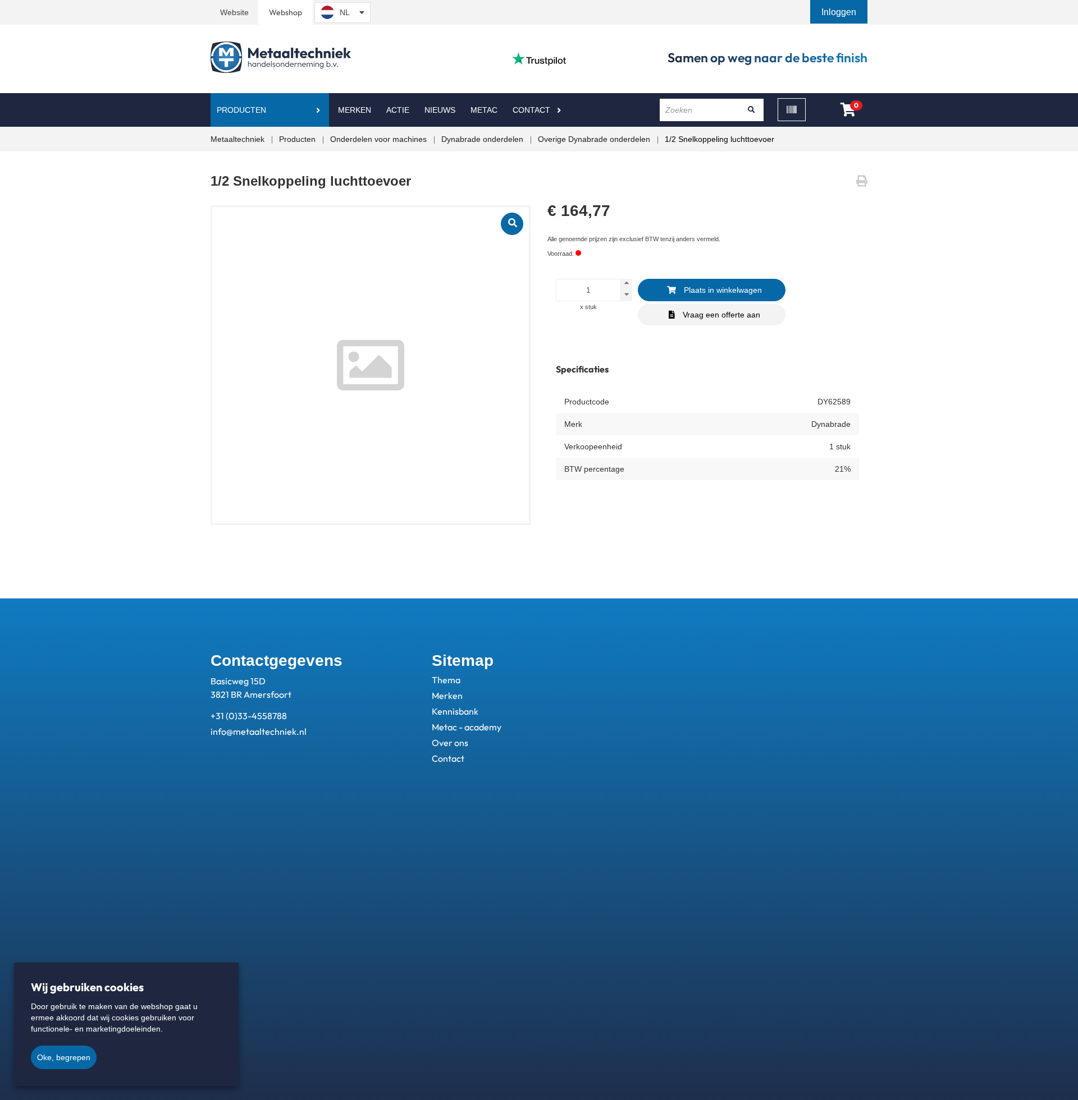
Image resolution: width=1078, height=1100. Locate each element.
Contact (531, 109)
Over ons (450, 742)
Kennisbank (455, 711)
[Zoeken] (751, 110)
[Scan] (792, 109)
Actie (397, 109)
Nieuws (439, 109)
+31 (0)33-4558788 (249, 715)
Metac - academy (466, 727)
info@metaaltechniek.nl (259, 731)
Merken (354, 109)
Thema (446, 679)
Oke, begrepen (63, 1057)
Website (234, 12)
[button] (840, 12)
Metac (484, 109)
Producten (241, 109)
